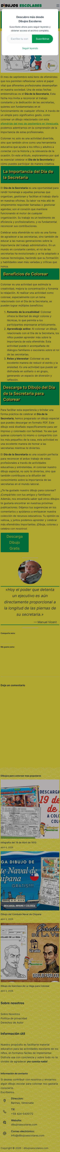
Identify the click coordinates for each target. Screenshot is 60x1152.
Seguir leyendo (30, 48)
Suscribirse (42, 38)
